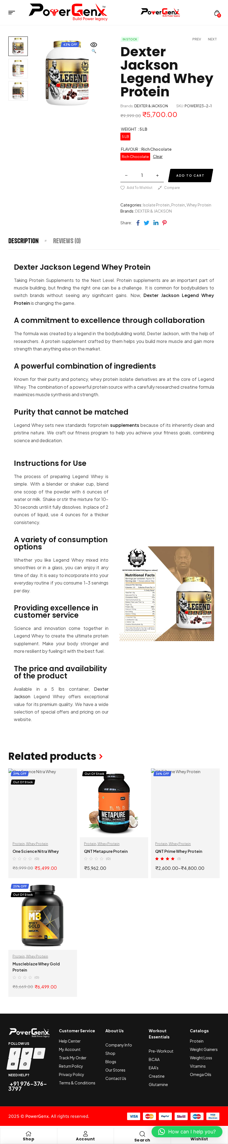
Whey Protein (199, 204)
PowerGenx (37, 1116)
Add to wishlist (139, 188)
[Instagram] (39, 1053)
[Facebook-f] (14, 1053)
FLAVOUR (129, 149)
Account (85, 1139)
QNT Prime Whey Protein (178, 851)
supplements (124, 425)
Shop (28, 1139)
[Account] (85, 1133)
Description (23, 240)
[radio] (125, 136)
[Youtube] (12, 1064)
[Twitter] (27, 1053)
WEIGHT (129, 129)
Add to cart (190, 175)
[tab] (30, 240)
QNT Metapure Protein (106, 851)
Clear (158, 156)
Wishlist (199, 1139)
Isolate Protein (156, 204)
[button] (94, 48)
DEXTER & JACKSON (151, 106)
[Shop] (28, 1133)
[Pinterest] (25, 1064)
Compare (172, 188)
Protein (178, 204)
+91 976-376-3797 (27, 1086)
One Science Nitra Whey (36, 851)
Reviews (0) (67, 240)
